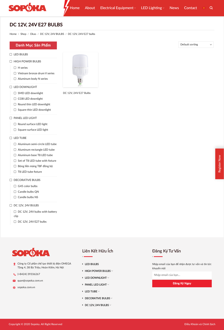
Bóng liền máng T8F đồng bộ (35, 166)
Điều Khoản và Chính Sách (199, 324)
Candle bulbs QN (28, 191)
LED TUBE (20, 138)
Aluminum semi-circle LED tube (37, 144)
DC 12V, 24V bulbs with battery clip (35, 214)
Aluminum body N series (33, 78)
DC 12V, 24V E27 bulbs (32, 221)
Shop (23, 34)
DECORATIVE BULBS (27, 180)
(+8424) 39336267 (29, 274)
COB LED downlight (30, 98)
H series (23, 67)
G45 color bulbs (27, 186)
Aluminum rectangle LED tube (36, 149)
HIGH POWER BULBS (27, 61)
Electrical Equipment (117, 8)
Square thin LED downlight (34, 109)
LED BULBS (21, 54)
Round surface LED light (32, 124)
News (174, 8)
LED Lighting (151, 8)
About (90, 8)
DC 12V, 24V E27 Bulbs (77, 93)
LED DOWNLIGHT (25, 87)
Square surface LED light (33, 129)
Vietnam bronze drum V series (36, 73)
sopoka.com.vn (26, 287)
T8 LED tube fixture (30, 171)
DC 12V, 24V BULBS (52, 34)
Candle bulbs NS (28, 197)
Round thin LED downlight (34, 104)
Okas (33, 34)
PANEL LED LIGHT (25, 118)
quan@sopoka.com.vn (30, 280)
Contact (190, 8)
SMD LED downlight (30, 93)
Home (75, 8)
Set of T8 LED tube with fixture (37, 160)
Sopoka (35, 324)
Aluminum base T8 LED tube (35, 155)
